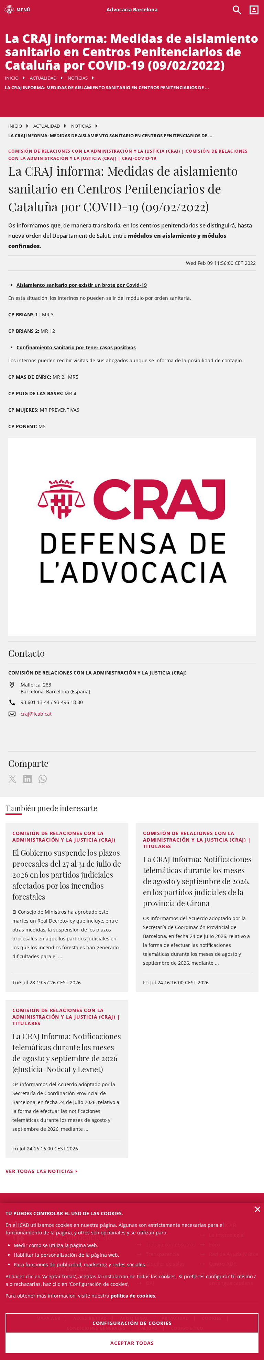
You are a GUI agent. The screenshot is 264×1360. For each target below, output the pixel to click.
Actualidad (43, 78)
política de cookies (133, 1295)
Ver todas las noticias (39, 1171)
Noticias (78, 78)
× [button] (257, 1209)
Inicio (12, 78)
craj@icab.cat (36, 714)
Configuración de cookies (132, 1323)
